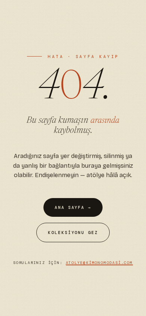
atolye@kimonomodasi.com (99, 262)
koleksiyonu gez (73, 232)
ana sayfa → (73, 207)
